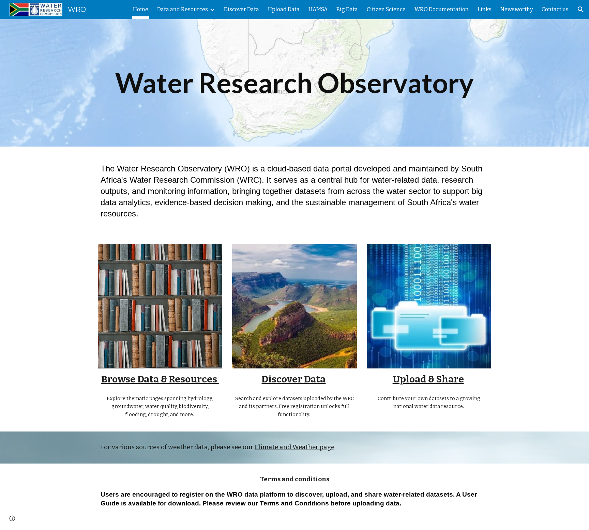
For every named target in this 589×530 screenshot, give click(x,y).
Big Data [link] (347, 9)
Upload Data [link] (284, 9)
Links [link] (485, 9)
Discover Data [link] (241, 9)
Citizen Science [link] (386, 9)
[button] (581, 9)
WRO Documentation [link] (441, 9)
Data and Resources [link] (182, 9)
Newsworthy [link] (516, 9)
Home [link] (140, 9)
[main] (294, 83)
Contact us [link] (555, 9)
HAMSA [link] (318, 9)
